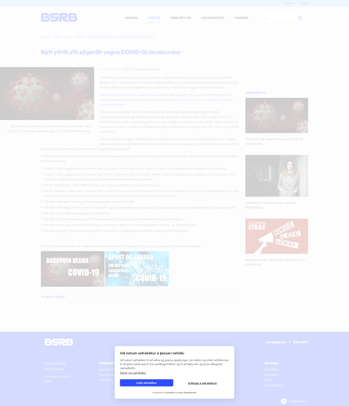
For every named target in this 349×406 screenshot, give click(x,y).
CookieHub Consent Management (180, 392)
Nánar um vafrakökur (133, 373)
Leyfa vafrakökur (146, 383)
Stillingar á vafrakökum (202, 383)
